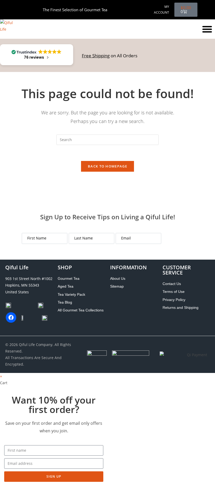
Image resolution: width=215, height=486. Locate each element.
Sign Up (178, 238)
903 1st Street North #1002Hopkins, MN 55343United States (28, 285)
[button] (207, 29)
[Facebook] (11, 317)
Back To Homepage (107, 166)
